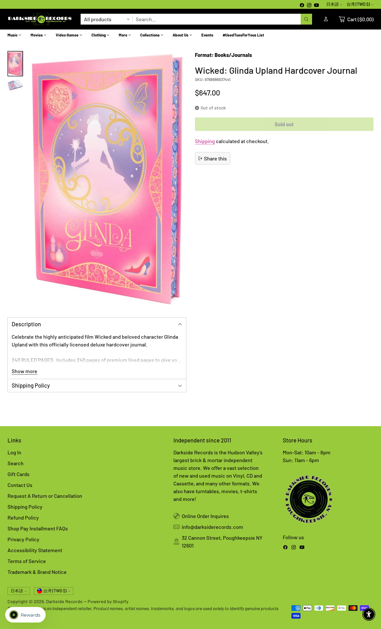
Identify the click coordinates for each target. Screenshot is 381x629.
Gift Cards (19, 474)
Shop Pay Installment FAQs (38, 528)
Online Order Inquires (205, 516)
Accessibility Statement (35, 550)
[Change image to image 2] (15, 85)
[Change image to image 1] (15, 63)
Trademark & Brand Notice (37, 572)
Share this (215, 158)
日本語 (332, 4)
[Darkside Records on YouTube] (316, 6)
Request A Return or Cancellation (45, 496)
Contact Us (20, 485)
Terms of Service (27, 561)
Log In (14, 452)
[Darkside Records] (40, 19)
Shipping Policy (25, 507)
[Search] (306, 19)
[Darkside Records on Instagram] (309, 6)
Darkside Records (64, 601)
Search (16, 463)
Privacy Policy (23, 539)
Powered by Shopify (108, 601)
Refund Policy (23, 517)
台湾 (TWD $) (358, 4)
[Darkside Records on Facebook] (302, 6)
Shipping (205, 141)
